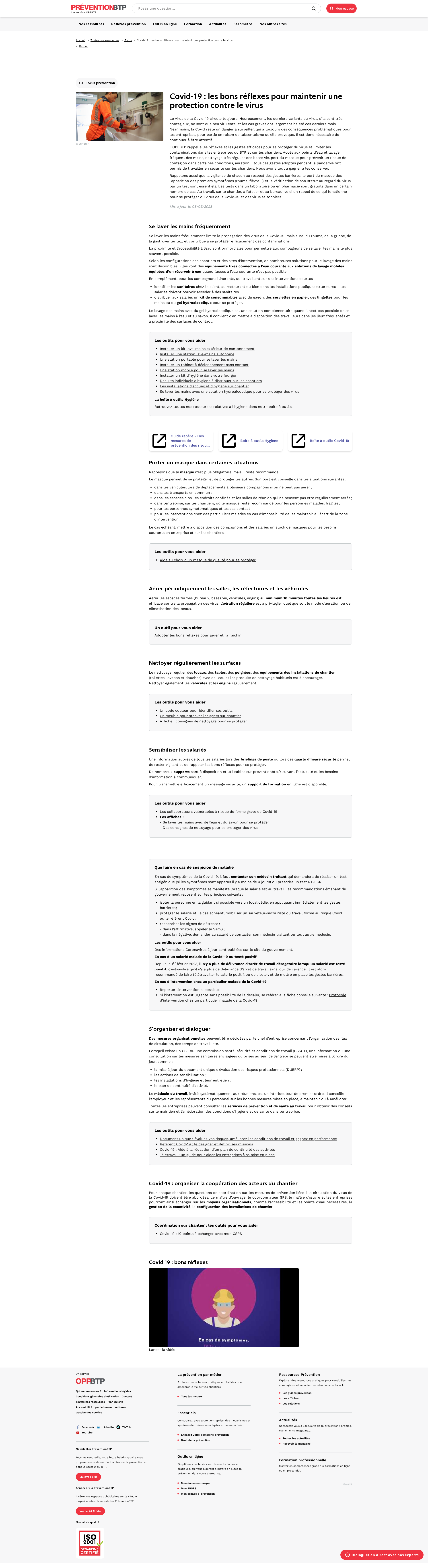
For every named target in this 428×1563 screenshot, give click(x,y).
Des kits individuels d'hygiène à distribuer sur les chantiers (211, 381)
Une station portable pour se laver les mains (198, 359)
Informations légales (117, 1391)
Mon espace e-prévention (198, 1493)
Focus (128, 40)
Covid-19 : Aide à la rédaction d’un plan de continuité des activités (217, 1149)
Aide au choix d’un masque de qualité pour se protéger (208, 560)
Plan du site (115, 1401)
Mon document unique (195, 1483)
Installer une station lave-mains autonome (197, 354)
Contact (127, 1396)
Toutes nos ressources (105, 40)
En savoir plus (88, 1477)
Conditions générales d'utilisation (97, 1396)
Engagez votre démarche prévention (205, 1434)
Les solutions (291, 1403)
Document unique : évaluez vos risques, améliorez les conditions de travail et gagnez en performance (248, 1139)
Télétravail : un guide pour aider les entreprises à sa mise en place (217, 1155)
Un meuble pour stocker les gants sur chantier (200, 716)
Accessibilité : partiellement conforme (101, 1407)
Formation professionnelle (302, 1460)
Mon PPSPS (188, 1488)
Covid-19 (167, 1234)
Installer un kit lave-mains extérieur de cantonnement (207, 349)
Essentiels (186, 1413)
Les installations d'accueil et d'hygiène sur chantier (204, 386)
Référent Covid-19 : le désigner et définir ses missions (206, 1144)
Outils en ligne (190, 1456)
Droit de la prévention (195, 1440)
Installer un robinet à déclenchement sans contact (204, 365)
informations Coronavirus (184, 949)
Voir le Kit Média (90, 1511)
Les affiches (290, 1398)
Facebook (88, 1427)
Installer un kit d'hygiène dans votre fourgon (198, 375)
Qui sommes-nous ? (88, 1391)
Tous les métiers (191, 1396)
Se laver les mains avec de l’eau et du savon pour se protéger (216, 822)
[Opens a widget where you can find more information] (382, 1555)
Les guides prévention (297, 1392)
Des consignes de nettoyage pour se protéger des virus (210, 827)
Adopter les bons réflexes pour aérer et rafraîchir (197, 635)
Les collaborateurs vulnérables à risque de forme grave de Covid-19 (218, 811)
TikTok (126, 1427)
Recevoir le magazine (297, 1443)
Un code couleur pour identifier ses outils (196, 710)
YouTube (87, 1432)
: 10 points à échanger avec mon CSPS (209, 1234)
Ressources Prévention (299, 1374)
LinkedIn (108, 1427)
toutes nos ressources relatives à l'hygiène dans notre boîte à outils (232, 406)
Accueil (80, 40)
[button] (341, 8)
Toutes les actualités (296, 1438)
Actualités (288, 1420)
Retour (83, 46)
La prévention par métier (199, 1374)
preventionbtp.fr (267, 772)
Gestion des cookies (89, 1412)
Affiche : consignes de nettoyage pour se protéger (203, 721)
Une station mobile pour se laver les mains (197, 370)
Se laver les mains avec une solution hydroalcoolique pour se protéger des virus (229, 391)
